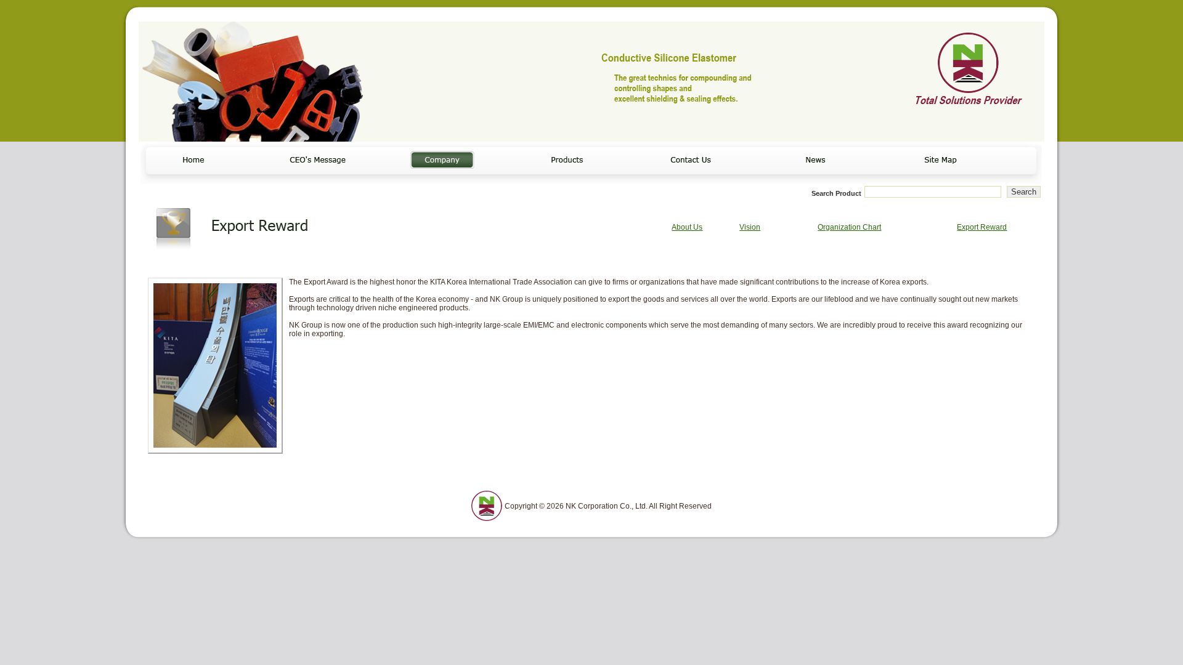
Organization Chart (849, 227)
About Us (687, 227)
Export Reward (982, 227)
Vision (749, 227)
